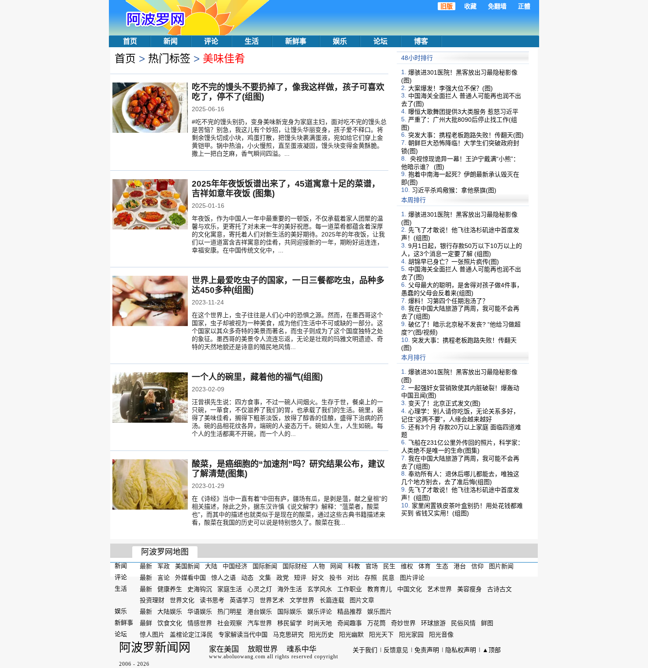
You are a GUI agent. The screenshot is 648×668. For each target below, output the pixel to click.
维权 (407, 566)
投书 (335, 577)
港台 (460, 566)
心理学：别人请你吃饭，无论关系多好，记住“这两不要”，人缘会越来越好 (460, 415)
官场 (371, 566)
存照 (371, 577)
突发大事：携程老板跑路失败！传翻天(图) (466, 135)
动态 (247, 577)
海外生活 (289, 588)
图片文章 (362, 600)
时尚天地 (319, 623)
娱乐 (340, 41)
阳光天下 (381, 634)
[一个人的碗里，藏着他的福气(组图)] (150, 398)
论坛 (380, 41)
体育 (424, 566)
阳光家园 (411, 634)
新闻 (171, 41)
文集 (265, 577)
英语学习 (242, 600)
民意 (388, 577)
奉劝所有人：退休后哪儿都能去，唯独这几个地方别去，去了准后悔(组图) (460, 477)
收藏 (470, 6)
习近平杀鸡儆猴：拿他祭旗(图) (454, 190)
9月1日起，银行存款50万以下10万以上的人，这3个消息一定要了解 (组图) (461, 249)
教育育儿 (379, 588)
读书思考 (212, 600)
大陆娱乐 (169, 611)
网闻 (336, 566)
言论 (163, 577)
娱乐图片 (379, 611)
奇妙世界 (403, 623)
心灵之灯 (259, 588)
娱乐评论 (319, 611)
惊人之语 (223, 577)
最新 (146, 566)
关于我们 (365, 649)
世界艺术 (272, 600)
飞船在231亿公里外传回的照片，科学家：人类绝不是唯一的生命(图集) (462, 446)
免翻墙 (497, 6)
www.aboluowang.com (237, 656)
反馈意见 (396, 649)
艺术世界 (439, 588)
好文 (318, 577)
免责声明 (426, 649)
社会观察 (229, 623)
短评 (300, 577)
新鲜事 (295, 41)
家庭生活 (229, 588)
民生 (389, 566)
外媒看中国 (190, 577)
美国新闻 (187, 566)
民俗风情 (463, 623)
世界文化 (182, 600)
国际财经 (295, 566)
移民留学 (289, 623)
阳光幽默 (351, 634)
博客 (421, 41)
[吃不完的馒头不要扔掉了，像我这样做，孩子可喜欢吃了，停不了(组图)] (150, 109)
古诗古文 (499, 588)
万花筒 (376, 623)
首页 (130, 41)
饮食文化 (169, 623)
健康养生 (169, 588)
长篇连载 (332, 600)
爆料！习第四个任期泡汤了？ (448, 300)
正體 (524, 6)
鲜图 (487, 623)
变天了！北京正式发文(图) (444, 403)
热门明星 (229, 611)
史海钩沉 (199, 588)
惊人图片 (152, 634)
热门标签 (169, 58)
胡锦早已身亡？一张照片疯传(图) (453, 261)
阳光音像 (441, 634)
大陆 (211, 566)
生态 (442, 566)
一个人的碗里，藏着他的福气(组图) (257, 377)
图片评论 (412, 577)
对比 (353, 577)
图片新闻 (501, 566)
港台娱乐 (259, 611)
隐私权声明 (460, 649)
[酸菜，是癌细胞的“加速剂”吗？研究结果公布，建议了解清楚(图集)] (150, 485)
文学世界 (302, 600)
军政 (163, 566)
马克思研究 (288, 634)
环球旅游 (433, 623)
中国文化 (409, 588)
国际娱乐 (289, 611)
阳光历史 (321, 634)
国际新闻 (265, 566)
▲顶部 (491, 649)
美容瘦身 (469, 588)
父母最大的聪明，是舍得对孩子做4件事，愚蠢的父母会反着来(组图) (462, 288)
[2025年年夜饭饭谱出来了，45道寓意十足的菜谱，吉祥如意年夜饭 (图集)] (150, 205)
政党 (282, 577)
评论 (211, 41)
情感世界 (199, 623)
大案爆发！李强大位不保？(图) (450, 87)
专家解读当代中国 (243, 634)
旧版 (446, 6)
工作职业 (349, 588)
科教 (354, 566)
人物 (319, 566)
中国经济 (235, 566)
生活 (252, 41)
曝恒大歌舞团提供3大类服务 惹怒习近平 (463, 111)
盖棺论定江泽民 (191, 634)
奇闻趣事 (349, 623)
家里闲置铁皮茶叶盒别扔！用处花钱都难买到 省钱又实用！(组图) (462, 509)
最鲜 (146, 623)
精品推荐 (349, 611)
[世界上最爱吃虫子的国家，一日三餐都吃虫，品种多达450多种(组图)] (150, 302)
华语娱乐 (199, 611)
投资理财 (152, 600)
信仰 (477, 566)
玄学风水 (319, 588)
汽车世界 (259, 623)
